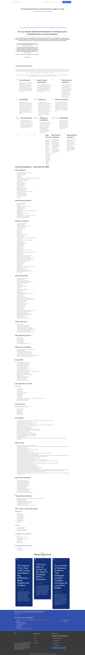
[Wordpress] (60, 648)
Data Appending (26, 118)
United (32, 27)
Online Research (58, 70)
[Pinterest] (62, 648)
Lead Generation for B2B (63, 71)
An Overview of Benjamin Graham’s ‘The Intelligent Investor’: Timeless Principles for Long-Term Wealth (60, 576)
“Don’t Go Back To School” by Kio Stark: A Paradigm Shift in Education (41, 572)
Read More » (19, 603)
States (35, 27)
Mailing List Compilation (49, 71)
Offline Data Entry (33, 71)
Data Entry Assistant (19, 71)
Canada (40, 619)
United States (44, 619)
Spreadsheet (56, 71)
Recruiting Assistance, (51, 70)
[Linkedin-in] (57, 648)
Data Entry (42, 100)
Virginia (38, 27)
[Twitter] (55, 648)
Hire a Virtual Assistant (18, 642)
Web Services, (40, 72)
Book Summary (20, 589)
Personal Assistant (27, 71)
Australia (36, 619)
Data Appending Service (41, 71)
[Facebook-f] (53, 648)
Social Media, (36, 72)
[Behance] (64, 648)
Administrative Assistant (65, 70)
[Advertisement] (42, 19)
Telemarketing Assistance (47, 72)
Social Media (23, 100)
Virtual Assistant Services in (25, 27)
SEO (54, 72)
